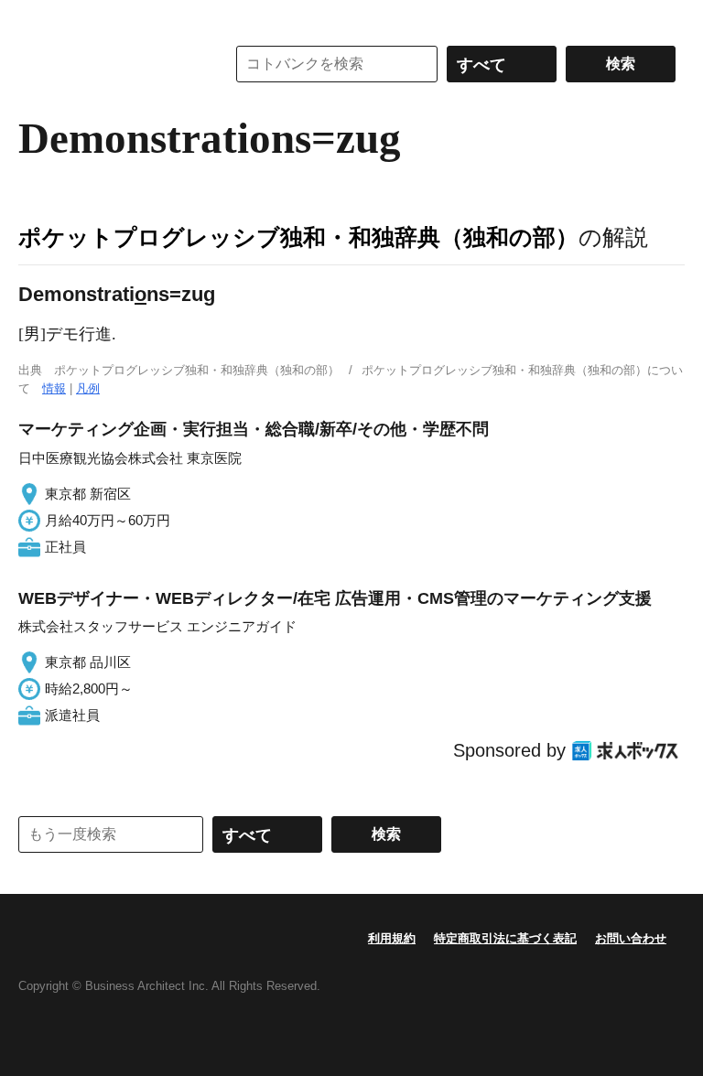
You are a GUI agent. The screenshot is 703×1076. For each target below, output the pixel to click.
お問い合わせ (630, 938)
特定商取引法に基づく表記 (505, 938)
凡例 (88, 388)
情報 (54, 388)
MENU (36, 18)
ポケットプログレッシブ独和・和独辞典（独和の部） (298, 237)
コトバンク (109, 64)
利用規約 (392, 938)
